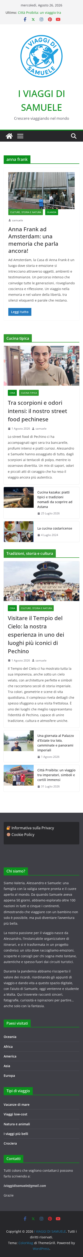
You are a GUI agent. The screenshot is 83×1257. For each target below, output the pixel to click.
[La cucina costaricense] (19, 531)
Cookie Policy (23, 834)
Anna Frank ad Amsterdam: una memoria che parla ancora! (33, 239)
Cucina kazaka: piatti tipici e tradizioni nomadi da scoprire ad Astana (54, 499)
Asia (7, 1066)
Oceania (10, 1037)
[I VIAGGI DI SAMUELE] (9, 136)
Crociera (10, 1143)
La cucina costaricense (54, 528)
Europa (9, 1075)
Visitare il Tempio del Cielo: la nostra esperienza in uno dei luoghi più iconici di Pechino (36, 634)
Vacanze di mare (17, 1104)
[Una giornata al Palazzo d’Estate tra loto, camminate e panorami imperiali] (19, 746)
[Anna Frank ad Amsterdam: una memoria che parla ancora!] (41, 190)
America (10, 1056)
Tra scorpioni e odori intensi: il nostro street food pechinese (37, 411)
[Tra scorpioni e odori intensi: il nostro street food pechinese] (41, 365)
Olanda (51, 212)
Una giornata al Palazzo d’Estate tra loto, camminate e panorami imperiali (55, 742)
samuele (17, 220)
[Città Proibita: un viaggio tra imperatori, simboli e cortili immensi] (19, 778)
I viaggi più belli (16, 1134)
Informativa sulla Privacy (33, 827)
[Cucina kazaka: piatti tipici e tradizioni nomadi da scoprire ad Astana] (19, 503)
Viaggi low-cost (15, 1114)
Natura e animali (17, 1124)
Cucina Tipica (29, 392)
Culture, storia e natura (25, 212)
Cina (12, 392)
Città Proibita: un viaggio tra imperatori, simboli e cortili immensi (46, 14)
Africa (8, 1046)
